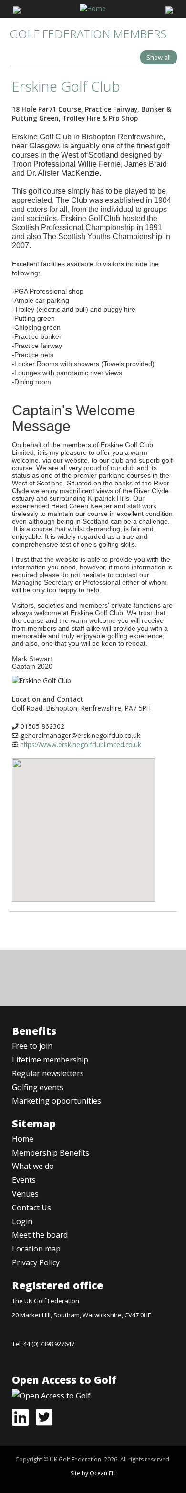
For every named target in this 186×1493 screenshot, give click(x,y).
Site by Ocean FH (93, 1473)
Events (24, 1180)
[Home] (93, 7)
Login (22, 1221)
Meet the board (40, 1235)
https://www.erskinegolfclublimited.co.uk (80, 744)
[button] (83, 823)
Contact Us (31, 1207)
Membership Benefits (50, 1152)
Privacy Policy (36, 1262)
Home (22, 1139)
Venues (25, 1193)
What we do (33, 1166)
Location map (36, 1248)
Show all (158, 57)
